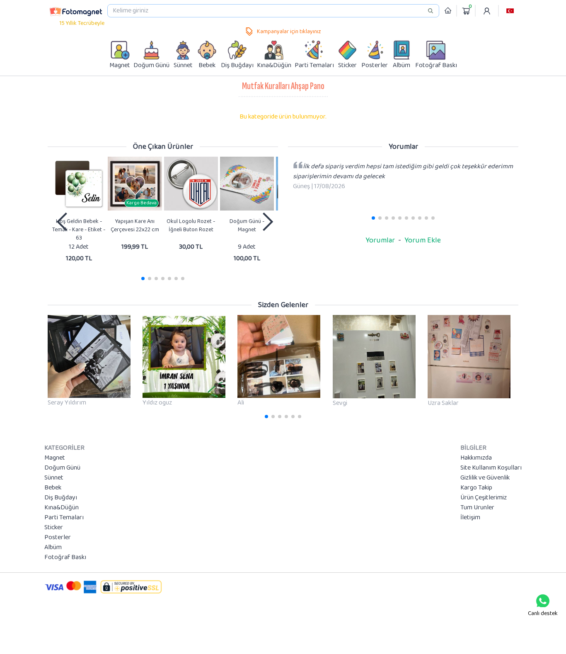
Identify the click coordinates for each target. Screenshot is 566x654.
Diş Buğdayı (60, 498)
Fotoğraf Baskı (65, 557)
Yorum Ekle (422, 240)
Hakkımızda (476, 458)
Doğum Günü (62, 468)
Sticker (53, 528)
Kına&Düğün (61, 508)
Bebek (52, 488)
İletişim (470, 518)
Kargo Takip (476, 488)
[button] (510, 11)
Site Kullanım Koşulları (491, 468)
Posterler (57, 538)
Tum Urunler (477, 508)
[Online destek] (543, 601)
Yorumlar (380, 240)
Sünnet (53, 478)
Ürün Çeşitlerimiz (483, 498)
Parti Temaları (64, 518)
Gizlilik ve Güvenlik (485, 478)
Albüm (53, 547)
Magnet (54, 458)
